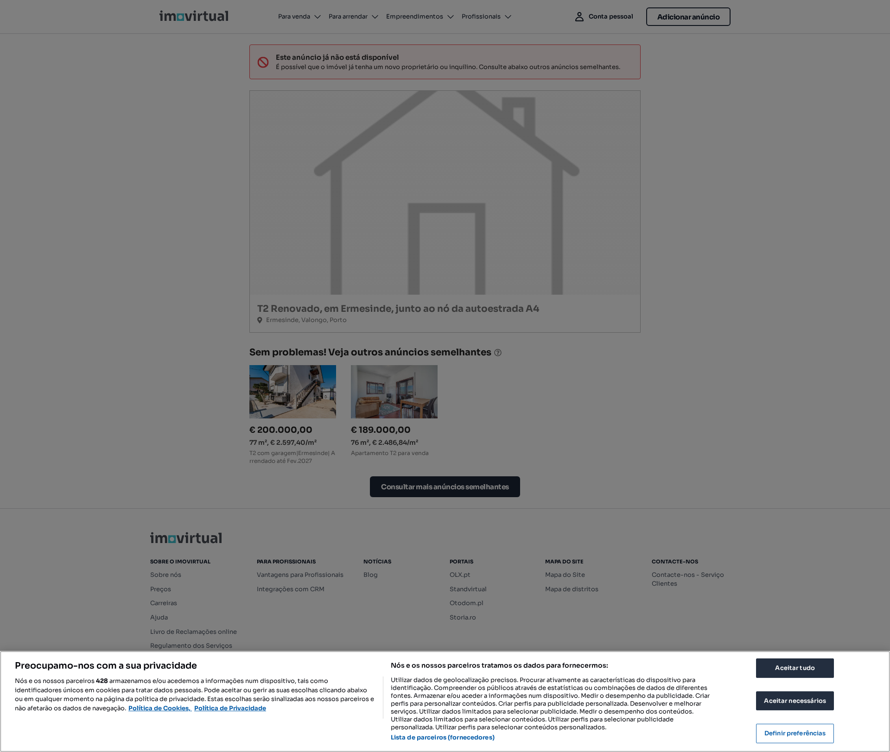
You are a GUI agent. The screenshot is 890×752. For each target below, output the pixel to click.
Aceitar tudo (795, 668)
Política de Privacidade (230, 708)
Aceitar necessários (795, 701)
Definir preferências (795, 733)
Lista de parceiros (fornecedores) (443, 737)
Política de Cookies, (160, 708)
